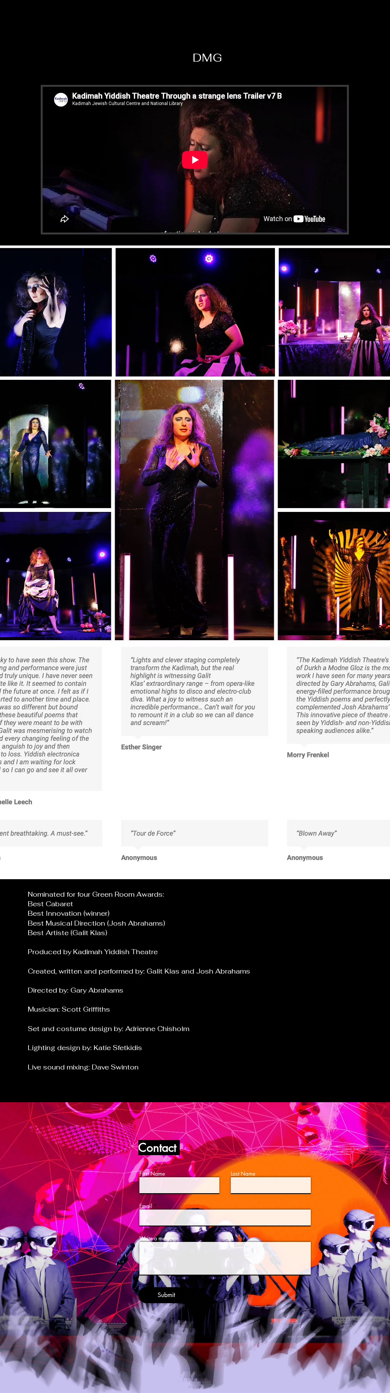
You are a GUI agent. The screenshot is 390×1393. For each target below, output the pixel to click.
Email (145, 1206)
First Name (152, 1173)
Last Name (243, 1173)
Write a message (159, 1238)
